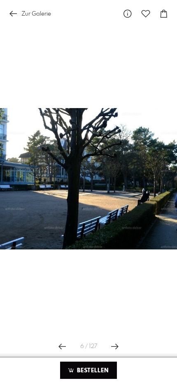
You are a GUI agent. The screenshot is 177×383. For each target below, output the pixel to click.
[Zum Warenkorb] (164, 13)
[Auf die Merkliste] (146, 13)
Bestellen (92, 371)
